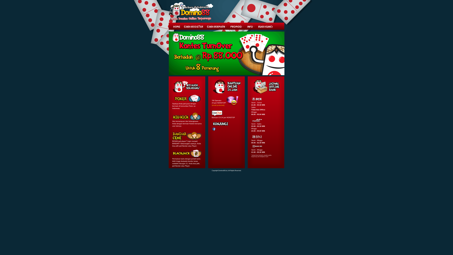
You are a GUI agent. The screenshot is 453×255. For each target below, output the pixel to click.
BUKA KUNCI (265, 26)
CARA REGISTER (193, 26)
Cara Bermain (216, 26)
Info (250, 26)
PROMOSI (236, 26)
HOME (176, 26)
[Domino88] (191, 11)
